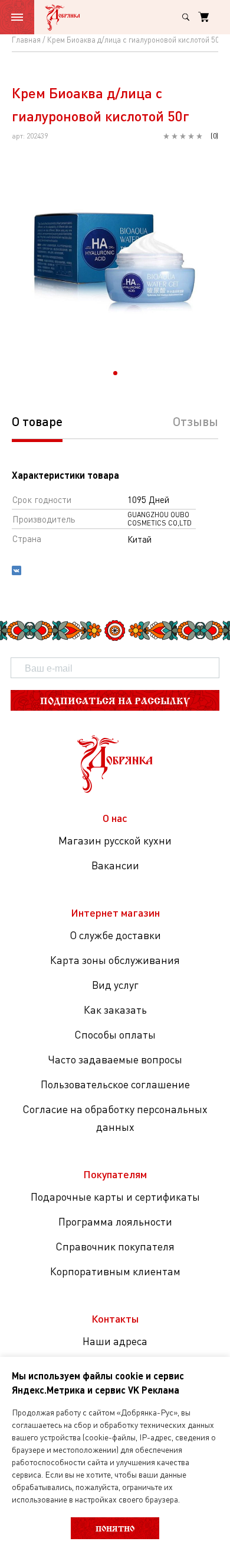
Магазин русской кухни (115, 840)
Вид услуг (115, 984)
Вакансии (115, 865)
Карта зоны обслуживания (115, 959)
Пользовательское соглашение (115, 1084)
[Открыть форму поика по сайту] (186, 17)
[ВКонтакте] (16, 572)
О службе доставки (115, 934)
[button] (115, 373)
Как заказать (115, 1009)
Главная (26, 39)
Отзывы (195, 421)
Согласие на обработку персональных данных (115, 1117)
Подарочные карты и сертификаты (115, 1196)
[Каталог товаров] (17, 17)
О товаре (37, 421)
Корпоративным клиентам (115, 1271)
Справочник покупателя (115, 1246)
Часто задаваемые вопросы (115, 1059)
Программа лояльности (115, 1221)
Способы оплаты (115, 1034)
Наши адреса (115, 1340)
